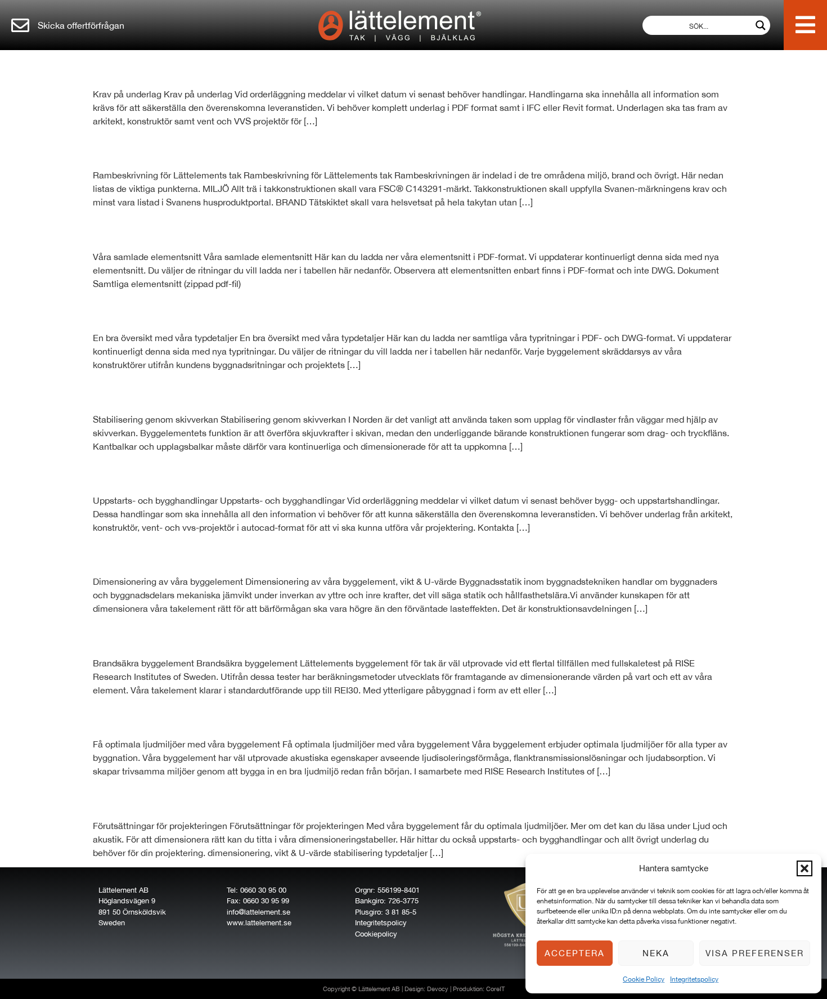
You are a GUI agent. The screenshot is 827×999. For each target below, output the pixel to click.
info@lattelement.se (258, 912)
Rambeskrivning (164, 147)
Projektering (146, 798)
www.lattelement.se (259, 923)
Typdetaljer (141, 310)
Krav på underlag (168, 66)
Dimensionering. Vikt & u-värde (229, 554)
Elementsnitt (147, 229)
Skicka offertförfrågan (81, 25)
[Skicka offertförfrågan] (20, 25)
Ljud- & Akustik (160, 716)
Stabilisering (147, 391)
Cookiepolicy (376, 934)
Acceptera (575, 953)
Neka (655, 953)
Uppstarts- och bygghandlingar (231, 473)
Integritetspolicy (694, 979)
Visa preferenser (754, 953)
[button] (804, 868)
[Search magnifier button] (760, 25)
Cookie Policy (643, 979)
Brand (119, 635)
